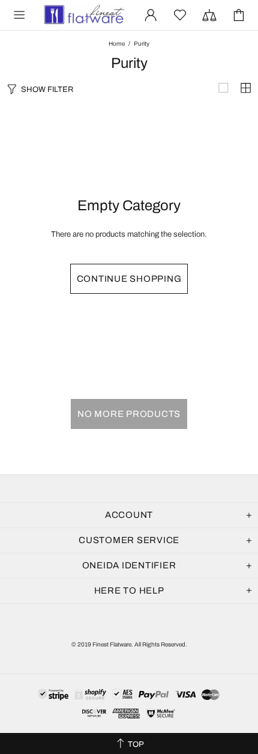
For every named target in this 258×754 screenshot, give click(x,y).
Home (117, 43)
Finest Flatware (83, 15)
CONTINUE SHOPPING (129, 279)
